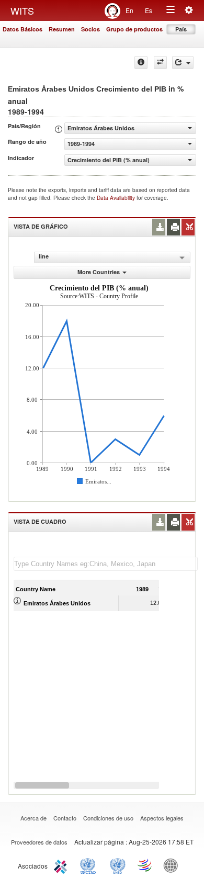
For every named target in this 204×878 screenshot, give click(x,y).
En (129, 10)
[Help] (141, 62)
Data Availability (117, 197)
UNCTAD (90, 864)
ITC (62, 864)
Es (148, 10)
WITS (22, 10)
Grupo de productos (134, 29)
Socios (90, 29)
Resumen (62, 29)
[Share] (183, 62)
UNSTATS (117, 864)
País (181, 29)
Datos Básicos (22, 29)
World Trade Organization (145, 864)
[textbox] (106, 564)
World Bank (173, 864)
